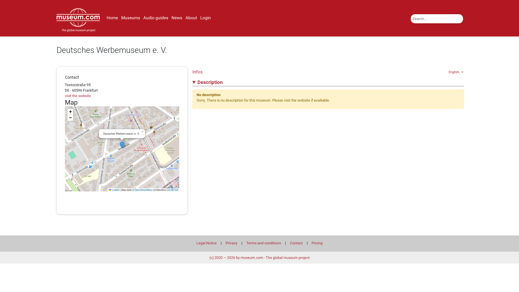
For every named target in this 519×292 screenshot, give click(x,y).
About (191, 17)
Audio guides (155, 17)
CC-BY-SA (172, 189)
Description (210, 82)
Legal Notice (206, 243)
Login (205, 17)
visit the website (78, 96)
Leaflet (115, 189)
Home (112, 17)
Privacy (231, 243)
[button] (122, 143)
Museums (130, 17)
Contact (296, 243)
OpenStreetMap (143, 189)
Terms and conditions (263, 243)
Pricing (317, 243)
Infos (197, 71)
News (177, 17)
